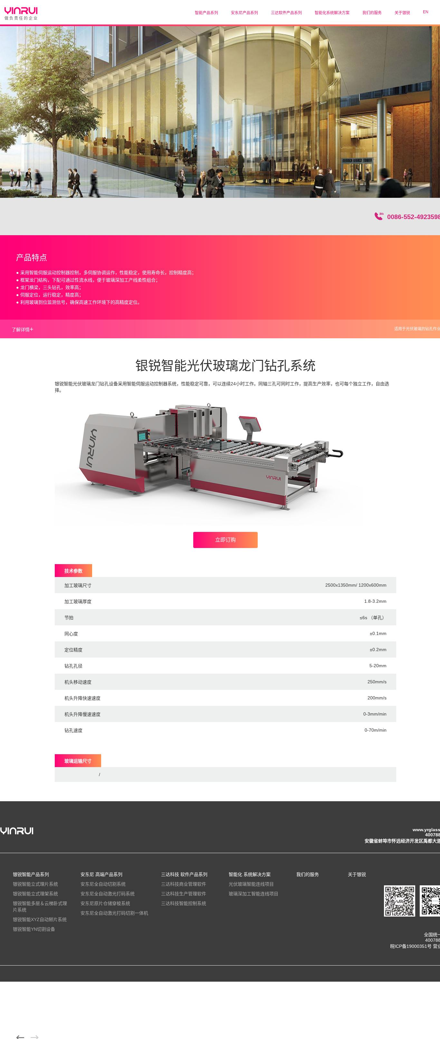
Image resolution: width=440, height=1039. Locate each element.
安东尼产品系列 (244, 13)
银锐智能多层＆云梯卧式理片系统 (40, 906)
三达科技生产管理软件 (183, 893)
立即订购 (225, 540)
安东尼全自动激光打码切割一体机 (114, 913)
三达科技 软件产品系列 (184, 874)
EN (425, 12)
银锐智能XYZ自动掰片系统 (40, 919)
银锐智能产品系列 (31, 874)
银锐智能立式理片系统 (35, 884)
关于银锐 (402, 13)
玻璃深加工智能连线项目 (253, 893)
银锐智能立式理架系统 (35, 893)
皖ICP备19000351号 (411, 946)
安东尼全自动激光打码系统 (108, 893)
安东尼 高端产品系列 (101, 874)
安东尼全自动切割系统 (103, 884)
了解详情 (22, 328)
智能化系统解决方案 (332, 13)
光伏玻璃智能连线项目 (251, 884)
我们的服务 (372, 13)
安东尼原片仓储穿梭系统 (105, 903)
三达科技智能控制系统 (183, 903)
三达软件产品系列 (286, 13)
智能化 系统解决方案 (250, 874)
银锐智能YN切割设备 (34, 929)
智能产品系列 (206, 13)
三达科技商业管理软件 (183, 884)
